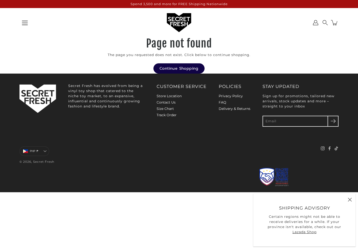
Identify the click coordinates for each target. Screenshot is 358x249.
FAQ (222, 102)
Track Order (167, 115)
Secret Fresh (43, 161)
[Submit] (333, 121)
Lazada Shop (304, 232)
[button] (325, 22)
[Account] (316, 23)
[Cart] (335, 23)
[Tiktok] (336, 148)
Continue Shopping (179, 68)
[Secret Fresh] (179, 22)
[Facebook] (329, 148)
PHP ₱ (34, 151)
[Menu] (24, 23)
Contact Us (166, 102)
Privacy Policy (231, 96)
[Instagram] (322, 148)
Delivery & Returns (234, 108)
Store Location (169, 96)
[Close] (350, 199)
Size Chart (165, 108)
